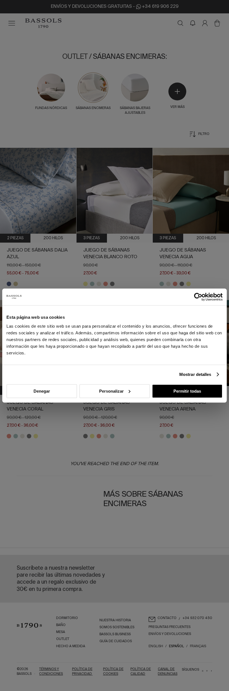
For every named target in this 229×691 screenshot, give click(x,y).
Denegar (42, 390)
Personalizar (111, 390)
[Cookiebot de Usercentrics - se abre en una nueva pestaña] (198, 297)
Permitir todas (187, 390)
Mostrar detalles (195, 374)
